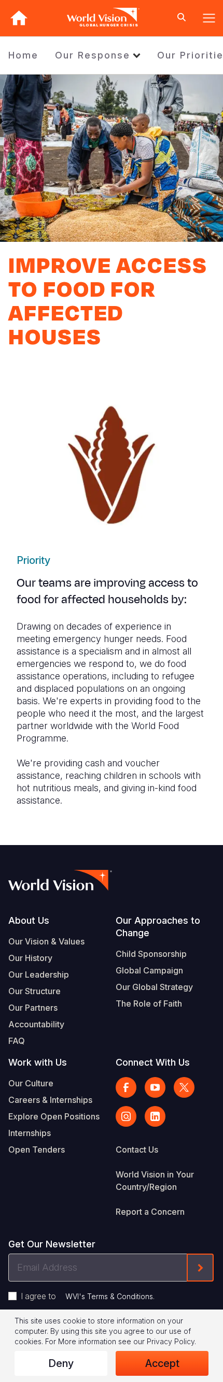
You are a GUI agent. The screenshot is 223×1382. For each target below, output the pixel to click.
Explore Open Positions (54, 1116)
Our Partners (33, 1007)
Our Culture (30, 1083)
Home (23, 55)
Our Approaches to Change (158, 926)
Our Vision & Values (46, 941)
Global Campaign (149, 970)
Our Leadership (38, 974)
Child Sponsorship (151, 954)
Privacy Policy (170, 1341)
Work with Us (37, 1062)
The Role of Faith (149, 1003)
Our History (30, 958)
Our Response (92, 55)
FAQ (16, 1041)
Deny (61, 1363)
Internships (29, 1133)
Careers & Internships (50, 1100)
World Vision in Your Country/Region (155, 1180)
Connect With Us (153, 1062)
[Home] (18, 17)
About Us (28, 920)
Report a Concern (150, 1211)
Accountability (36, 1024)
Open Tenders (36, 1149)
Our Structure (34, 991)
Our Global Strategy (154, 987)
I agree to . (88, 1296)
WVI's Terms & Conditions (109, 1296)
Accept (162, 1363)
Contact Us (137, 1149)
